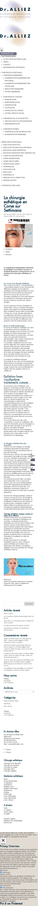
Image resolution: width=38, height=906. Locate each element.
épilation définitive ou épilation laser (18, 404)
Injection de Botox (11, 145)
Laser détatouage (10, 796)
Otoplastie (10, 108)
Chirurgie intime (11, 129)
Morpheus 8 (8, 175)
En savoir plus (22, 837)
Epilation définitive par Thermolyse (19, 153)
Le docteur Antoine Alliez (14, 59)
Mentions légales (9, 819)
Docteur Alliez (9, 56)
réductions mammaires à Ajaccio (15, 488)
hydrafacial (7, 435)
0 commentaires (19, 216)
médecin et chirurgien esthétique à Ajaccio (15, 541)
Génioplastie (10, 105)
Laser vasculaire (11, 161)
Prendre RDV (8, 54)
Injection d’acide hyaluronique (17, 147)
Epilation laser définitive (14, 150)
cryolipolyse (25, 422)
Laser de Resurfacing (13, 156)
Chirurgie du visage (12, 97)
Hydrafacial (8, 785)
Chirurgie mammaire (12, 75)
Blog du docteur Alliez (11, 701)
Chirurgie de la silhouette (15, 118)
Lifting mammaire (12, 92)
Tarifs (6, 62)
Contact (7, 65)
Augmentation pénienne (15, 134)
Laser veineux (9, 800)
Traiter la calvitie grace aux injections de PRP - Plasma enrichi (17, 639)
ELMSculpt (7, 794)
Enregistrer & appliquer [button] (8, 901)
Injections (7, 703)
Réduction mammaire (14, 89)
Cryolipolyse (9, 169)
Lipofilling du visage (14, 110)
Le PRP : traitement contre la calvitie (16, 641)
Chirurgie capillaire (11, 185)
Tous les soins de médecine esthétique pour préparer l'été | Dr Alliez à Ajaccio (19, 661)
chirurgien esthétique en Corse (14, 296)
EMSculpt (7, 172)
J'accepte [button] (14, 837)
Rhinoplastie (10, 99)
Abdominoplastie (12, 124)
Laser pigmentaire (11, 158)
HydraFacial (8, 167)
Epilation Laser (9, 786)
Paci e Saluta (8, 613)
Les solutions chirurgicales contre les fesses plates (18, 669)
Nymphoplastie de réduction (18, 132)
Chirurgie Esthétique (12, 72)
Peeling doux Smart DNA (14, 177)
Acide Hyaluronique (19, 333)
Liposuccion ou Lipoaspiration (18, 121)
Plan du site (8, 822)
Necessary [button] (4, 870)
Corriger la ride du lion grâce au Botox (17, 625)
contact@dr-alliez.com (15, 744)
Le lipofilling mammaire (12, 668)
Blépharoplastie (12, 102)
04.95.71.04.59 (12, 742)
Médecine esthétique (11, 142)
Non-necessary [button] (5, 885)
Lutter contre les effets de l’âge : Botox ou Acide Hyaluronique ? (18, 649)
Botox (6, 779)
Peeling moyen (9, 180)
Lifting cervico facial (14, 113)
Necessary (6, 872)
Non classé (8, 706)
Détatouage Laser (11, 164)
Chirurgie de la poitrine (11, 765)
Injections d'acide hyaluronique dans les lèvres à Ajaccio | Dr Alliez (17, 646)
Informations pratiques (14, 67)
